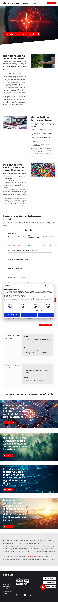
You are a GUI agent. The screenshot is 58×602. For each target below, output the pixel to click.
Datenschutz (6, 584)
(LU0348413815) (15, 268)
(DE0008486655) (16, 277)
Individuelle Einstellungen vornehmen (43, 310)
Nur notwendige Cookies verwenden (12, 315)
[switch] (22, 307)
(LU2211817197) (18, 241)
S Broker (34, 3)
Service (25, 3)
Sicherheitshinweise (7, 591)
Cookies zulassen (45, 315)
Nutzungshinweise (7, 586)
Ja (44, 245)
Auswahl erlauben (29, 315)
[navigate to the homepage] (7, 3)
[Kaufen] (50, 245)
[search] (40, 3)
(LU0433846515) (22, 259)
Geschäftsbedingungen (8, 589)
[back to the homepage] (8, 575)
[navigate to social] (17, 595)
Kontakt (5, 593)
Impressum (5, 582)
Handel (16, 3)
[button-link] (43, 3)
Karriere (5, 595)
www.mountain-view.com (31, 556)
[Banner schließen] (53, 285)
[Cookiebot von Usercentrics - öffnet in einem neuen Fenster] (46, 285)
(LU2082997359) (22, 250)
